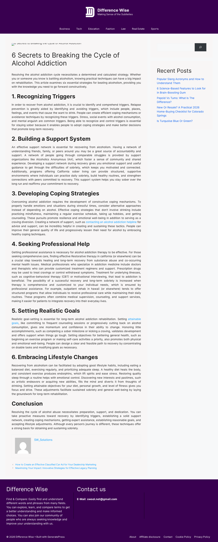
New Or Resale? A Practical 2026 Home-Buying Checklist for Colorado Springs (180, 111)
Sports (155, 28)
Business (65, 28)
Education (93, 28)
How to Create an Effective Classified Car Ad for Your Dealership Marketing (55, 464)
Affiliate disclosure (149, 536)
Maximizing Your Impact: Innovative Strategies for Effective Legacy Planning (56, 468)
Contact (168, 536)
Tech (79, 28)
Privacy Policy (202, 536)
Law (123, 28)
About (132, 536)
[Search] (200, 47)
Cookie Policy (183, 536)
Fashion (110, 28)
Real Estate (138, 28)
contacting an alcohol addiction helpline (111, 222)
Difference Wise (113, 10)
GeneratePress (56, 536)
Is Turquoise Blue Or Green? (175, 121)
